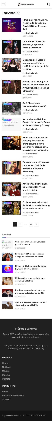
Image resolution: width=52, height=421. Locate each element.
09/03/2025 (28, 36)
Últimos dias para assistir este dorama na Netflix (30, 279)
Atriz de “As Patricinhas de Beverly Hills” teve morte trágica (35, 187)
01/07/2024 (28, 178)
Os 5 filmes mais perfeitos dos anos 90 (34, 105)
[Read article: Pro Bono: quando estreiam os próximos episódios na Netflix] (7, 293)
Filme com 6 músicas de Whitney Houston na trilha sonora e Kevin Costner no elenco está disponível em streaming (36, 144)
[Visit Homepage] (26, 4)
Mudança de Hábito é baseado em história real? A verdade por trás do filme (35, 64)
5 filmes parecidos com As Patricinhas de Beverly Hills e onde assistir (36, 205)
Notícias (7, 104)
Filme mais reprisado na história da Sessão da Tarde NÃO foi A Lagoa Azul (35, 24)
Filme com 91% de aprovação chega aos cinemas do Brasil (29, 255)
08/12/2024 (28, 55)
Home (5, 363)
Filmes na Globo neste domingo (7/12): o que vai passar (30, 267)
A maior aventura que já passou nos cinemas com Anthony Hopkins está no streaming (36, 86)
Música (5, 371)
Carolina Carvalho (32, 33)
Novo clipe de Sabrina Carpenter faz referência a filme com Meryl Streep (36, 122)
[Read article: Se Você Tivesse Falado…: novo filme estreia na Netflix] (7, 305)
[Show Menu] (3, 4)
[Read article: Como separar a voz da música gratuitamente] (7, 244)
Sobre (5, 391)
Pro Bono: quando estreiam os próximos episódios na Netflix (30, 291)
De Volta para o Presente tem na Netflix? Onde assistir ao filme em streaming (36, 167)
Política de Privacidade (13, 395)
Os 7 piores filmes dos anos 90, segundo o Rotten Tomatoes (34, 44)
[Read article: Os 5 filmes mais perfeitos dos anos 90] (11, 108)
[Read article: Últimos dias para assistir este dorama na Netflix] (7, 281)
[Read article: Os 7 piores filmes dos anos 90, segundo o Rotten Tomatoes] (11, 47)
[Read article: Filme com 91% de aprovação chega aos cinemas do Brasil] (7, 257)
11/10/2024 (28, 98)
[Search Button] (48, 4)
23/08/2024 (28, 132)
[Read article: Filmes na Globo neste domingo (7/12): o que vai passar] (7, 269)
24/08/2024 (28, 113)
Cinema (7, 20)
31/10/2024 (28, 76)
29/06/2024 (28, 197)
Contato (6, 379)
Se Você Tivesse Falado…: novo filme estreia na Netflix (30, 303)
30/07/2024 (28, 157)
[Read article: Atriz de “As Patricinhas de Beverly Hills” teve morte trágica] (11, 189)
